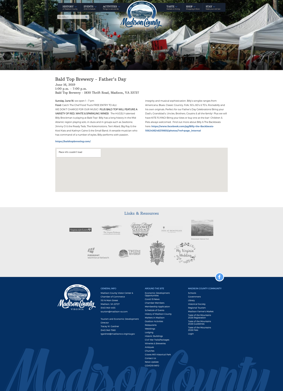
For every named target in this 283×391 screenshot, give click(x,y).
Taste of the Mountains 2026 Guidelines (199, 322)
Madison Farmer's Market (200, 311)
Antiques (149, 347)
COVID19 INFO (152, 365)
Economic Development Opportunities (157, 294)
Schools (192, 293)
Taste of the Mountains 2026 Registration (199, 316)
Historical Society (196, 304)
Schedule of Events (154, 310)
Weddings (150, 328)
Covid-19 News (152, 299)
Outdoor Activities (154, 321)
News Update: (152, 362)
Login (191, 333)
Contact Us (150, 358)
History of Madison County (158, 314)
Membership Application (157, 306)
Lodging (149, 332)
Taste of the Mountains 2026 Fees (199, 328)
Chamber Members (154, 303)
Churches (149, 351)
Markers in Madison (154, 317)
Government (194, 296)
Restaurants (151, 325)
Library (191, 300)
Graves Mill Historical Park (158, 354)
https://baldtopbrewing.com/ (73, 141)
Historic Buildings (154, 336)
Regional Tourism (197, 307)
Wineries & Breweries (155, 343)
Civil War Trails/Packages (157, 339)
